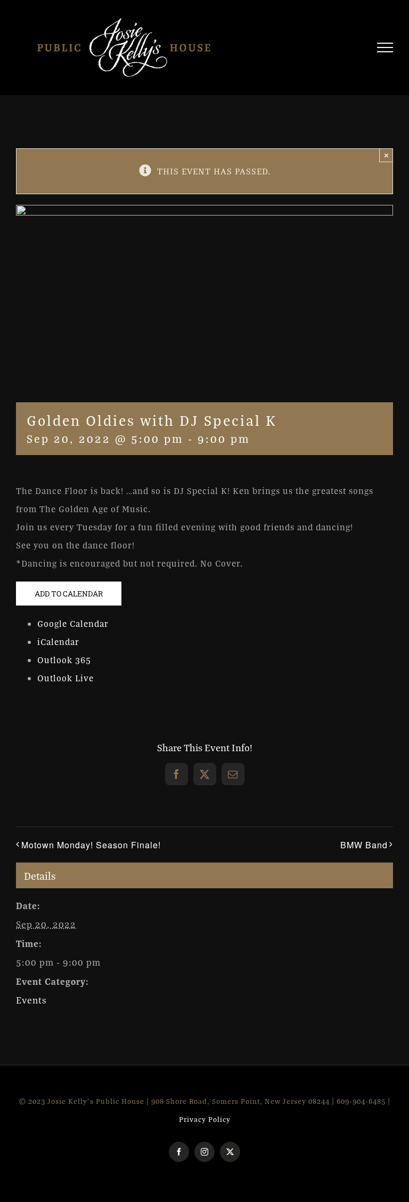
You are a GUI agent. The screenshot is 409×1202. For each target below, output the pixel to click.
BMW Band (364, 845)
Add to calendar (69, 593)
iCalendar (58, 642)
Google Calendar (73, 624)
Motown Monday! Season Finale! (91, 845)
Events (31, 1000)
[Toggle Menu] (385, 47)
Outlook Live (65, 678)
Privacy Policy (205, 1119)
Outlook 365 (64, 660)
